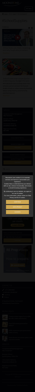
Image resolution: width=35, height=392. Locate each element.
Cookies (17, 212)
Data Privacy (17, 207)
